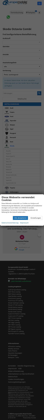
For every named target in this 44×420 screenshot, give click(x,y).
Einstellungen (36, 218)
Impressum (24, 223)
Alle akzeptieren (20, 218)
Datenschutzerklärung (10, 223)
